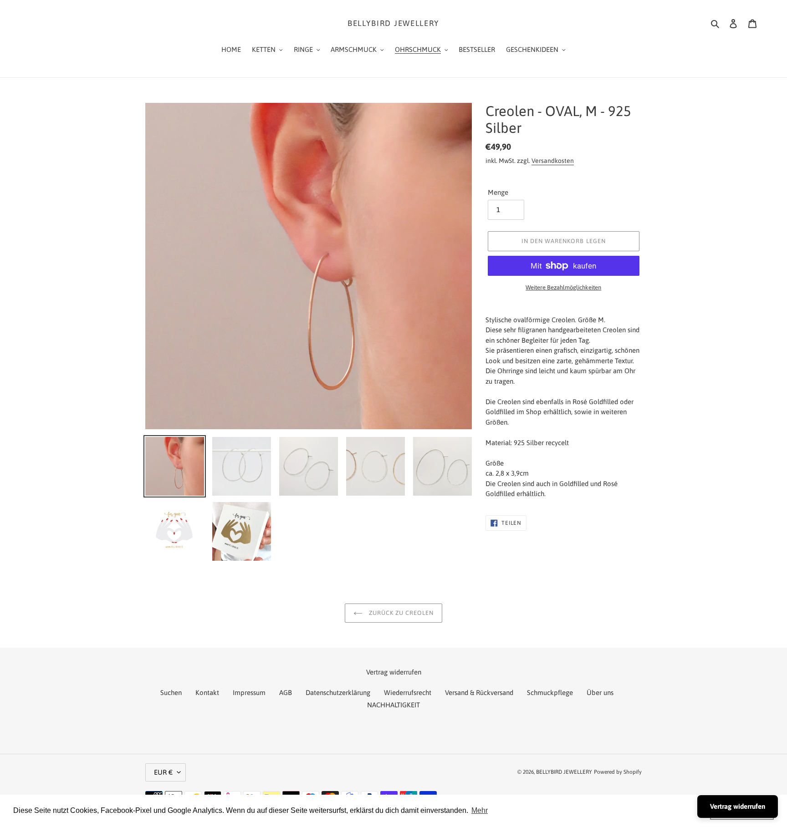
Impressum (249, 692)
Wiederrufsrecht (407, 692)
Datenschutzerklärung (338, 692)
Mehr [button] (479, 810)
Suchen (171, 692)
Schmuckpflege (550, 692)
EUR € (163, 772)
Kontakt (207, 692)
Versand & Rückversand (479, 692)
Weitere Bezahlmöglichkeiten (563, 287)
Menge (498, 192)
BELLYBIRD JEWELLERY (393, 23)
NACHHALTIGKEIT (393, 705)
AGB (285, 692)
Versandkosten (552, 160)
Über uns (600, 692)
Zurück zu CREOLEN (400, 612)
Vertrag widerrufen (737, 806)
